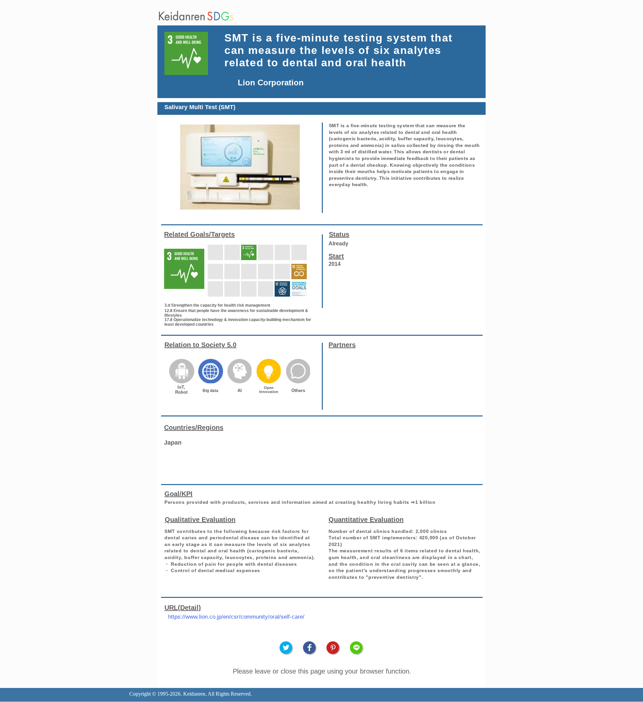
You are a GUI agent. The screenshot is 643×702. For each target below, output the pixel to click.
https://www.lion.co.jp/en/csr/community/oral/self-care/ (236, 617)
